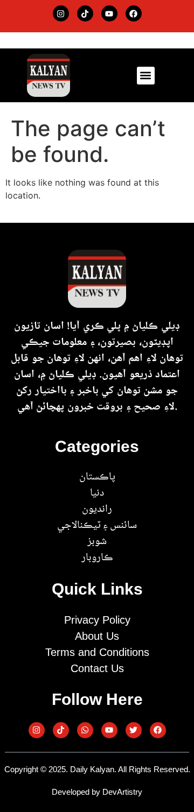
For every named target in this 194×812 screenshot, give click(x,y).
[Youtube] (109, 13)
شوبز (97, 542)
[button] (146, 75)
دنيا (97, 493)
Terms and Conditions (97, 652)
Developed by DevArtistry (97, 791)
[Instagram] (61, 13)
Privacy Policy (97, 620)
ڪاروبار (97, 558)
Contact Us (97, 668)
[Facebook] (134, 13)
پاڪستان (97, 477)
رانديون (97, 510)
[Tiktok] (85, 13)
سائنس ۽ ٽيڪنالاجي (97, 526)
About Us (97, 636)
